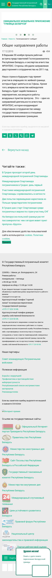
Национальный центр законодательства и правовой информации (25, 536)
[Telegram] (32, 135)
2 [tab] (20, 34)
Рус (49, 4)
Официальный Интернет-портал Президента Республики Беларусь (25, 429)
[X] (15, 135)
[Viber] (21, 135)
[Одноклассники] (10, 135)
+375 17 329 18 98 (10, 309)
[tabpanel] (26, 22)
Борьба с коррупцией (11, 375)
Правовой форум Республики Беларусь (24, 524)
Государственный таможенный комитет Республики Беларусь (22, 475)
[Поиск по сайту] (41, 4)
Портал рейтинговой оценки (31, 546)
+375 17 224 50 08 (10, 318)
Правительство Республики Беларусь (21, 440)
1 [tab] (16, 34)
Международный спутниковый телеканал (23, 501)
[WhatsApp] (26, 135)
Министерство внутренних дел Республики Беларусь (21, 487)
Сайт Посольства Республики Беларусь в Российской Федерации (21, 463)
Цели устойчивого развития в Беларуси (21, 513)
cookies (28, 235)
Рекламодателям (10, 391)
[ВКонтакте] (4, 135)
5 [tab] (33, 34)
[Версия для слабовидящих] (45, 4)
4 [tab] (28, 34)
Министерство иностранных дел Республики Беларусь (23, 451)
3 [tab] (24, 34)
